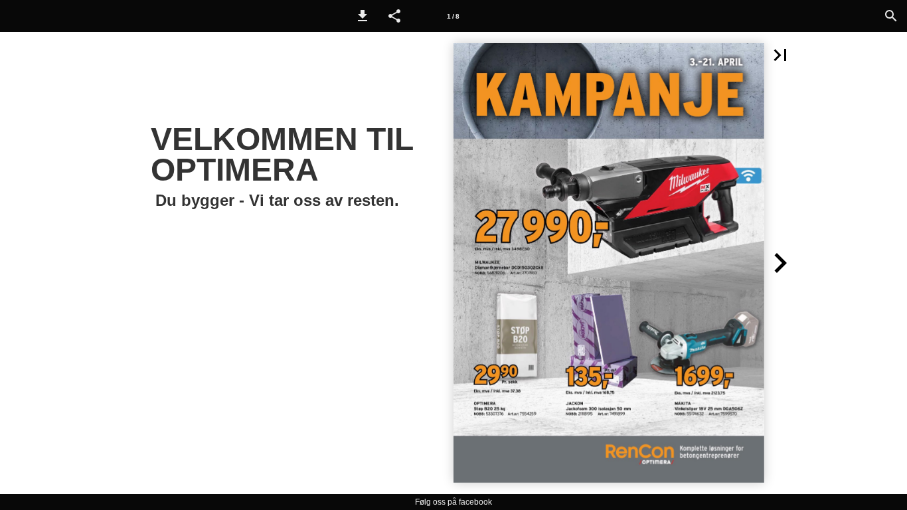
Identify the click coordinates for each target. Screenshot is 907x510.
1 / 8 (453, 16)
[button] (362, 16)
